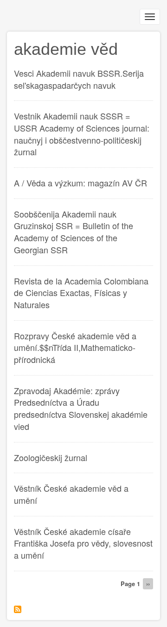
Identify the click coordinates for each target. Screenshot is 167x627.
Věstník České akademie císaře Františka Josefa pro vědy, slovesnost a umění (83, 543)
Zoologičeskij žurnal (50, 457)
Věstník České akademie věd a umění (71, 494)
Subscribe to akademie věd (17, 609)
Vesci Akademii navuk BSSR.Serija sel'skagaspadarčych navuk (79, 79)
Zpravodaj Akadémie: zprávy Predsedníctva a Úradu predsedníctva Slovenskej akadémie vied (81, 408)
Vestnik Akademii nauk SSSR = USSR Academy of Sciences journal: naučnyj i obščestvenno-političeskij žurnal (81, 134)
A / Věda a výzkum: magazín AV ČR (80, 183)
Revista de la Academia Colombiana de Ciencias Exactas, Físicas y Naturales (81, 292)
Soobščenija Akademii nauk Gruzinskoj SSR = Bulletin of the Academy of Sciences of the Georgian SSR (73, 232)
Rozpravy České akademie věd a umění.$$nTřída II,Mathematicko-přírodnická (75, 347)
